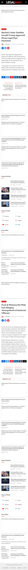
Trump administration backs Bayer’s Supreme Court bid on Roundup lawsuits (18, 204)
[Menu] (2, 2)
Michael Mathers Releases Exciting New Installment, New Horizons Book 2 (18, 182)
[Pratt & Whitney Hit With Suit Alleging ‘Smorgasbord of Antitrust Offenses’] (14, 290)
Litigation (4, 29)
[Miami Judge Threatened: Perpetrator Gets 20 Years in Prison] (14, 106)
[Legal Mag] (14, 2)
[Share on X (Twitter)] (5, 48)
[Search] (26, 2)
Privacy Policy (6, 567)
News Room (8, 44)
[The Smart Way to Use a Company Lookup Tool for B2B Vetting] (5, 190)
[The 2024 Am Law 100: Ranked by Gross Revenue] (14, 241)
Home (2, 6)
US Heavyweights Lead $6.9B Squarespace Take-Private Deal (21, 87)
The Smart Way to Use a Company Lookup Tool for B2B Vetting (18, 189)
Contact (24, 567)
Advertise (19, 567)
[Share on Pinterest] (8, 48)
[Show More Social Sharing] (11, 48)
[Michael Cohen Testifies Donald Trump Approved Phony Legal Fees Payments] (14, 18)
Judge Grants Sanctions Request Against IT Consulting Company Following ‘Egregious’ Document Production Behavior (12, 164)
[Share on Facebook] (2, 48)
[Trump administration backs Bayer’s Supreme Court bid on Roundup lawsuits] (5, 204)
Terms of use (13, 567)
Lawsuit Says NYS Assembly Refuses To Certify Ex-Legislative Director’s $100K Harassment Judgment (13, 140)
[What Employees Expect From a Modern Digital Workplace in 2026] (5, 197)
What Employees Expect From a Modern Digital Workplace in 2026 (18, 197)
